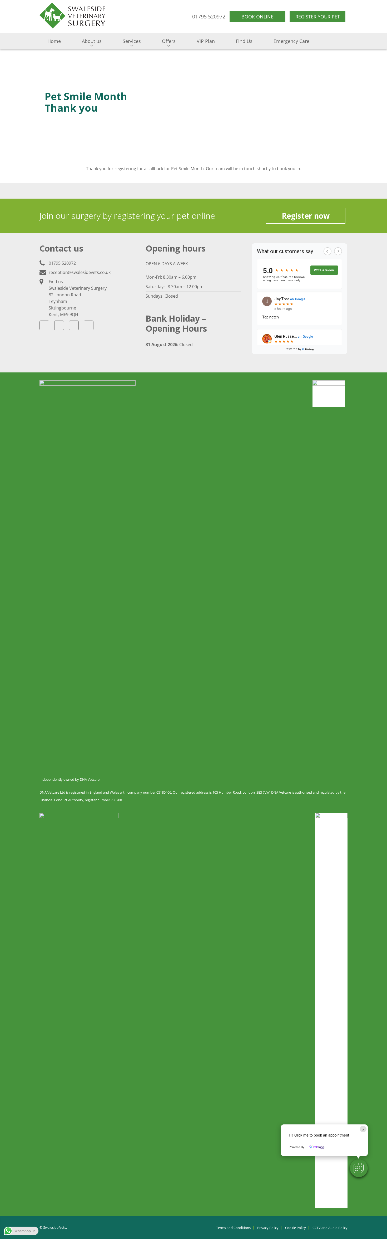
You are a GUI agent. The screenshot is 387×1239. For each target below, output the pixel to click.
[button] (359, 1168)
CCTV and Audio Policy (330, 1228)
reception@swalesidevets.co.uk (80, 272)
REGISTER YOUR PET (317, 16)
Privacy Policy (268, 1228)
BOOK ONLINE (257, 16)
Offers (169, 41)
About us (92, 41)
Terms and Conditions (233, 1228)
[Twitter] (59, 325)
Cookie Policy (295, 1228)
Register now (306, 216)
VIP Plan (206, 41)
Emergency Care (291, 41)
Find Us (244, 41)
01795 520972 (62, 263)
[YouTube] (74, 325)
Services (132, 41)
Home (54, 41)
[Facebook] (44, 325)
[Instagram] (88, 325)
